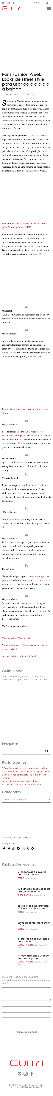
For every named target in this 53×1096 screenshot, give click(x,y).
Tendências (31, 945)
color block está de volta (33, 485)
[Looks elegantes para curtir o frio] (9, 926)
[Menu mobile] (49, 8)
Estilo (21, 878)
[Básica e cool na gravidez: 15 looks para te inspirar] (9, 909)
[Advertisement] (26, 39)
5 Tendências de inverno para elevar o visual (25, 768)
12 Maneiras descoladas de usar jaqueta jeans (25, 771)
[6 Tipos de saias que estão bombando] (9, 943)
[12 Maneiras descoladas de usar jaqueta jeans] (9, 892)
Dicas (21, 895)
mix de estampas (12, 519)
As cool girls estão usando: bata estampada (34, 957)
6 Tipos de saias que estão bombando (22, 784)
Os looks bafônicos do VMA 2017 (19, 656)
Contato (36, 2)
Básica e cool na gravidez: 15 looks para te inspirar (33, 907)
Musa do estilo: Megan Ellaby (17, 637)
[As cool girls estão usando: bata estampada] (9, 960)
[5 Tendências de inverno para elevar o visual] (9, 875)
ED (40, 1087)
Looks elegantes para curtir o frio (19, 781)
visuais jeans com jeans (13, 435)
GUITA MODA (24, 837)
